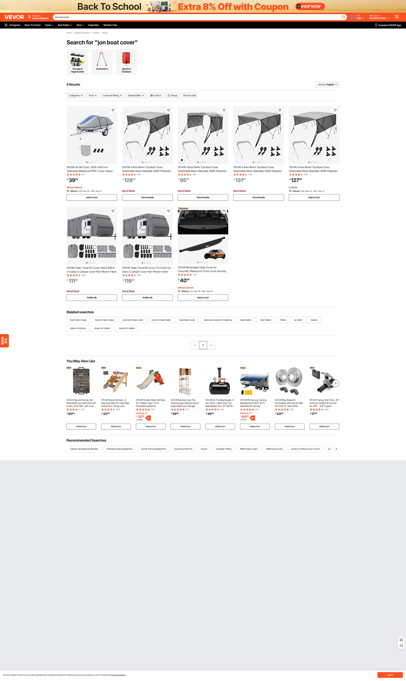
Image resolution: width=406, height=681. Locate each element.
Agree (390, 675)
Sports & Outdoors (82, 33)
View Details (147, 197)
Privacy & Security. (118, 675)
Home (69, 33)
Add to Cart (92, 197)
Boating (96, 33)
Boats (105, 33)
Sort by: (322, 84)
